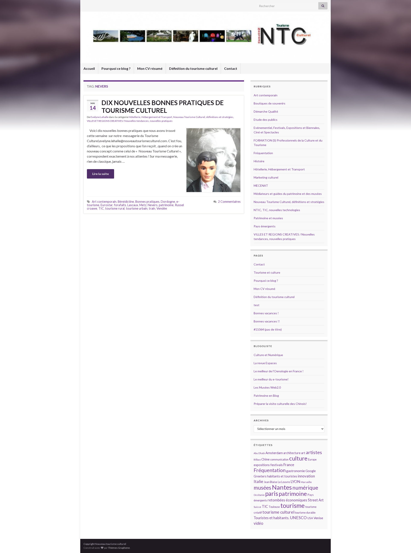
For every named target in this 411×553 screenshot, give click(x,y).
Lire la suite (100, 174)
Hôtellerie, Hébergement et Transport (150, 117)
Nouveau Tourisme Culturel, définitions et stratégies (203, 117)
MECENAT (261, 185)
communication (279, 459)
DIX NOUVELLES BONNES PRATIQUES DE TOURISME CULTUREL (162, 106)
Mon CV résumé (149, 68)
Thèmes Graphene (119, 547)
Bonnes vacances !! (267, 321)
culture (298, 458)
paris (271, 493)
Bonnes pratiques (147, 201)
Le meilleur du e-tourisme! (271, 379)
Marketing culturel (266, 177)
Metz (142, 205)
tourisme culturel (278, 512)
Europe (312, 459)
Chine (265, 459)
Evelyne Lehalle (100, 117)
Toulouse (274, 506)
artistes (314, 452)
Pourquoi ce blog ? (116, 68)
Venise (318, 518)
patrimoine (166, 205)
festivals (276, 465)
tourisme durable (305, 512)
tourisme (292, 505)
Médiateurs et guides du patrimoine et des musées (288, 193)
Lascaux (132, 205)
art (303, 453)
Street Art (316, 500)
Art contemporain (104, 201)
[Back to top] (401, 543)
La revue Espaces (265, 363)
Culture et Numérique (268, 355)
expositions (262, 465)
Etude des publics (265, 119)
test (256, 305)
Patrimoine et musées (268, 218)
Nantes (282, 487)
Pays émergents (264, 226)
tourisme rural (115, 208)
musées (262, 487)
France (288, 464)
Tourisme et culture (267, 272)
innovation (306, 476)
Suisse (257, 506)
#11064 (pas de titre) (268, 329)
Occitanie (259, 494)
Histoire (259, 161)
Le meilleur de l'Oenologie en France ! (279, 371)
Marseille (306, 482)
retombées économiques (287, 500)
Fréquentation (263, 153)
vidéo (258, 523)
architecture (292, 453)
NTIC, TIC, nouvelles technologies (277, 210)
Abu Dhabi (259, 453)
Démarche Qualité (266, 111)
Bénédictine (126, 201)
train (152, 208)
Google (310, 471)
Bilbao (257, 459)
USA (310, 518)
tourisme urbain (136, 208)
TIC (101, 208)
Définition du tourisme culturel (193, 68)
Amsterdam (274, 453)
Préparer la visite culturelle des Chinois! (280, 403)
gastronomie (295, 471)
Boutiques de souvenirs (269, 103)
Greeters (260, 476)
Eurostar (107, 205)
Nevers (153, 205)
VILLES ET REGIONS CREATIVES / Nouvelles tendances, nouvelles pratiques (130, 120)
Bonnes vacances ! (266, 313)
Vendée (161, 208)
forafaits (120, 205)
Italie (258, 481)
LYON (295, 481)
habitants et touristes (282, 476)
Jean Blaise (270, 482)
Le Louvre (284, 482)
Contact (230, 68)
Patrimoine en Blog (266, 395)
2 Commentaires (229, 201)
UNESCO (298, 517)
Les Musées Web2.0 (267, 387)
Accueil (89, 68)
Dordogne (168, 201)
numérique (305, 487)
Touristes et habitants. (271, 518)
